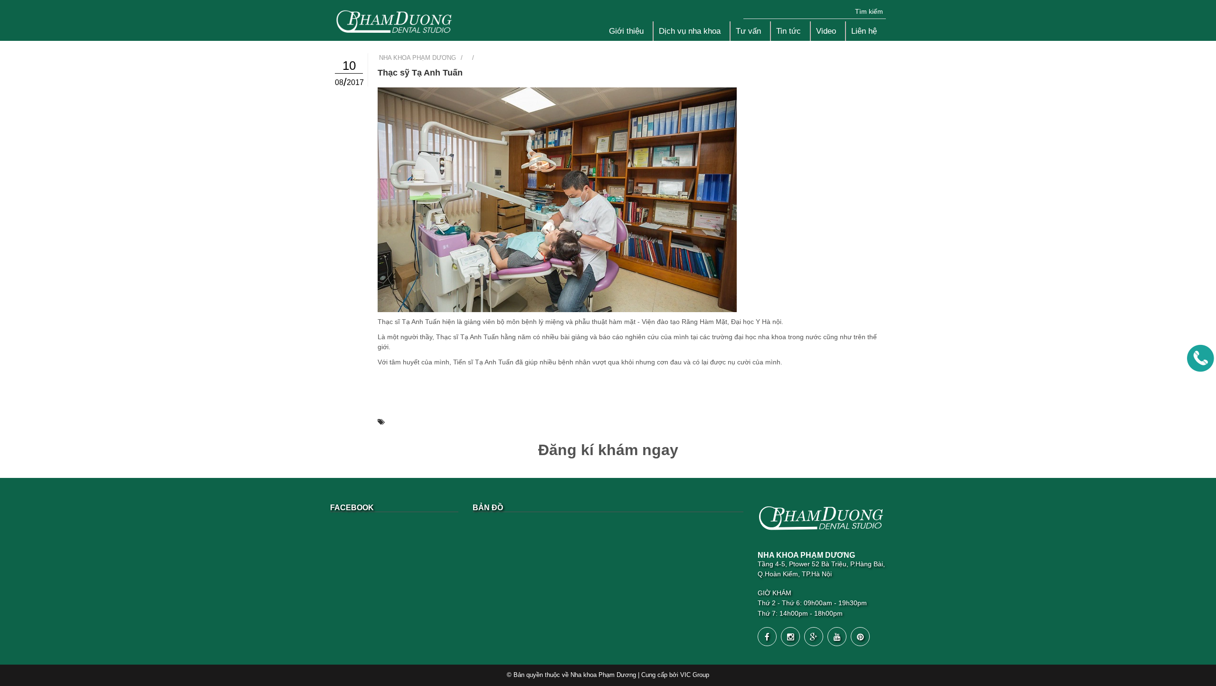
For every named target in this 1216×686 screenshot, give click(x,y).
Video (826, 31)
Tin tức (788, 31)
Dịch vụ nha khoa (690, 31)
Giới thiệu (626, 31)
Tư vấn (748, 31)
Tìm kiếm (869, 11)
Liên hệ (864, 31)
